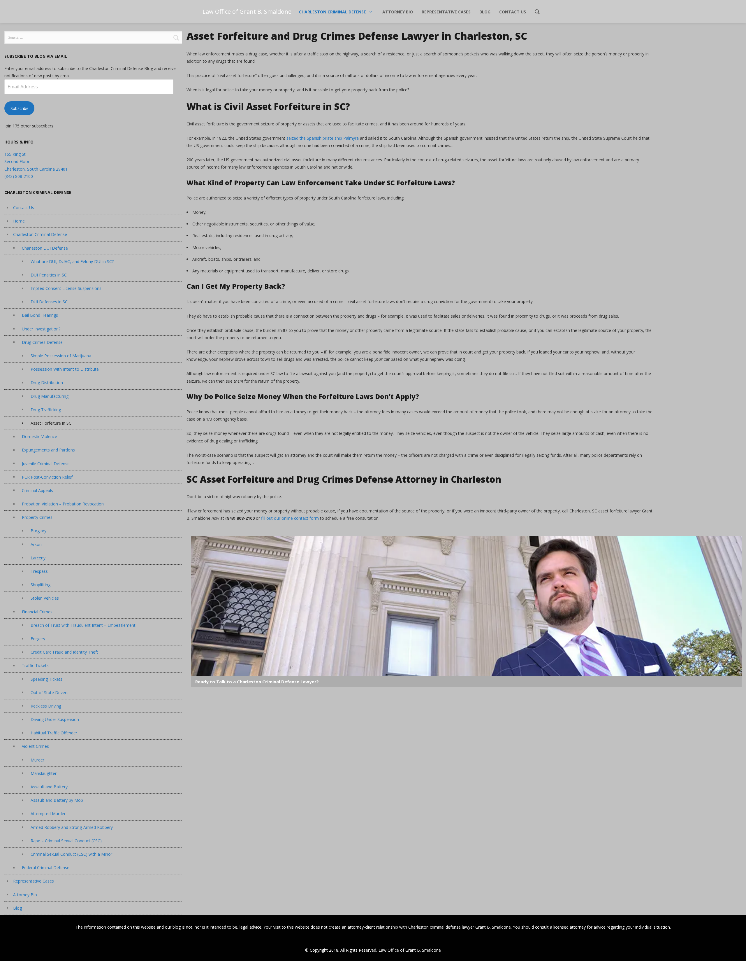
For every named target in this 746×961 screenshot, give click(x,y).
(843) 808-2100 (18, 176)
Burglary (38, 530)
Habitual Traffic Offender (54, 733)
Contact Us (23, 207)
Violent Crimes (35, 746)
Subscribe (19, 108)
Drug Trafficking (46, 409)
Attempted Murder (48, 813)
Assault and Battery (49, 787)
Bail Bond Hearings (40, 315)
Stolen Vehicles (45, 598)
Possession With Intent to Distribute (65, 369)
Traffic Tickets (35, 665)
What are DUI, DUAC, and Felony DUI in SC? (72, 261)
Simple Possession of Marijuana (61, 355)
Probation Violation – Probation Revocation (63, 504)
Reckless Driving (46, 706)
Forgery (38, 638)
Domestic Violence (39, 436)
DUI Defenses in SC (49, 301)
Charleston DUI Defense (45, 248)
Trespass (39, 571)
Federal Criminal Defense (45, 867)
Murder (37, 760)
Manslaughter (44, 773)
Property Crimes (37, 517)
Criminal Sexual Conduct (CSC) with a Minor (71, 854)
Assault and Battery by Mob (57, 800)
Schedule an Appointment (466, 553)
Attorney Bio (25, 894)
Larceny (38, 558)
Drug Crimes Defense (42, 342)
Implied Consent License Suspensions (66, 288)
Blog (17, 908)
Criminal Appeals (37, 490)
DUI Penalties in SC (49, 275)
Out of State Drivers (49, 692)
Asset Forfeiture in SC (51, 423)
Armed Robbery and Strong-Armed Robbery (72, 827)
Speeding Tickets (46, 679)
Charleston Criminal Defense (40, 234)
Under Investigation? (41, 329)
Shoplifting (40, 584)
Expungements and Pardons (48, 450)
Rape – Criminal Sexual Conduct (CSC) (66, 840)
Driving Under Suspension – (56, 719)
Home (19, 221)
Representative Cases (33, 881)
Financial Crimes (37, 612)
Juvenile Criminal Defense (46, 463)
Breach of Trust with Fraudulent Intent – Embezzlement (83, 625)
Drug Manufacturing (49, 396)
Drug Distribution (47, 382)
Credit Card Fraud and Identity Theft (64, 652)
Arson (36, 544)
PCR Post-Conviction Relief (47, 477)
